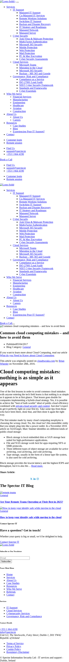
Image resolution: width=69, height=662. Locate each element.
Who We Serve (14, 93)
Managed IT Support (29, 12)
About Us (11, 114)
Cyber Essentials (27, 91)
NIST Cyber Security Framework (36, 85)
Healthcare (18, 105)
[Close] (17, 2)
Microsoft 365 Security (31, 44)
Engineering (19, 102)
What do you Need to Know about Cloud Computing (27, 355)
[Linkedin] (34, 478)
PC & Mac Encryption (30, 56)
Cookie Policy (13, 649)
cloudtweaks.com (46, 361)
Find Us (10, 148)
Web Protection (27, 50)
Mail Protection (27, 53)
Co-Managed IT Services (32, 15)
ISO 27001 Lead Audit (31, 82)
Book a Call (6, 159)
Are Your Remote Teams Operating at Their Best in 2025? (31, 501)
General (27, 347)
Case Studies (19, 125)
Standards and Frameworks (33, 88)
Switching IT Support (30, 21)
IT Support (18, 9)
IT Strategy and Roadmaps (32, 27)
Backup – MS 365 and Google (34, 73)
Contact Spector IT (9, 542)
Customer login (14, 140)
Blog (15, 128)
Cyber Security (20, 35)
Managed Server (27, 33)
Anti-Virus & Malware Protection (36, 38)
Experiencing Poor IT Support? (29, 131)
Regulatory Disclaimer (17, 652)
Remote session (14, 142)
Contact (10, 134)
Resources (11, 122)
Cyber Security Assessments (33, 59)
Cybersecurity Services (18, 613)
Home (9, 574)
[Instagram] (37, 478)
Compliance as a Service (31, 79)
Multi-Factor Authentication (33, 41)
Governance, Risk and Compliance (30, 76)
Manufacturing (20, 99)
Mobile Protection (28, 47)
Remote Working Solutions (33, 18)
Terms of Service (15, 643)
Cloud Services (20, 62)
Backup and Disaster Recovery (35, 24)
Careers (17, 120)
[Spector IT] (7, 184)
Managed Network (28, 30)
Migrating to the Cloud (30, 67)
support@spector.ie (16, 151)
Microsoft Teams (27, 64)
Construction (19, 111)
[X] (31, 478)
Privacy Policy (13, 646)
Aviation (17, 108)
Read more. (37, 466)
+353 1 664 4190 (15, 154)
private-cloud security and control (33, 406)
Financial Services (22, 96)
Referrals (11, 591)
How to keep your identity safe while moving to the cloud (30, 517)
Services (10, 6)
